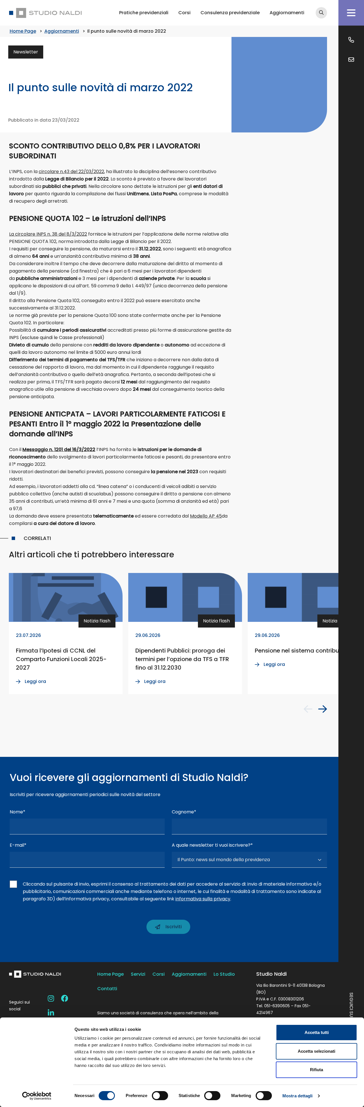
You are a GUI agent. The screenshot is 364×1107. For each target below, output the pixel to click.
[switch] (160, 1095)
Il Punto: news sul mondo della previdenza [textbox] (223, 859)
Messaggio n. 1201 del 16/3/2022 (58, 449)
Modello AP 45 (206, 516)
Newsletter (25, 52)
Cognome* (184, 812)
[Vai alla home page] (45, 13)
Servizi (138, 974)
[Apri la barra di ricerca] (321, 12)
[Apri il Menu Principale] (351, 13)
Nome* (17, 812)
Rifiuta (316, 1069)
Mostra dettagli (297, 1095)
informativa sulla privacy (202, 899)
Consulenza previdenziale (230, 12)
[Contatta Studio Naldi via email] (351, 60)
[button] (308, 709)
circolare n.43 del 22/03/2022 (71, 171)
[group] (66, 633)
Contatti (107, 988)
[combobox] (249, 860)
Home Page (23, 31)
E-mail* (18, 845)
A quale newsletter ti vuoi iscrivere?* (212, 845)
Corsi (184, 12)
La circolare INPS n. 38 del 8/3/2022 (48, 234)
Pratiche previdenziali (143, 12)
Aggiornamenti (287, 12)
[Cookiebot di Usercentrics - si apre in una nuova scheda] (37, 1096)
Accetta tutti (317, 1032)
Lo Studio (224, 974)
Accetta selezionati (316, 1051)
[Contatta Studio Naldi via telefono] (351, 40)
